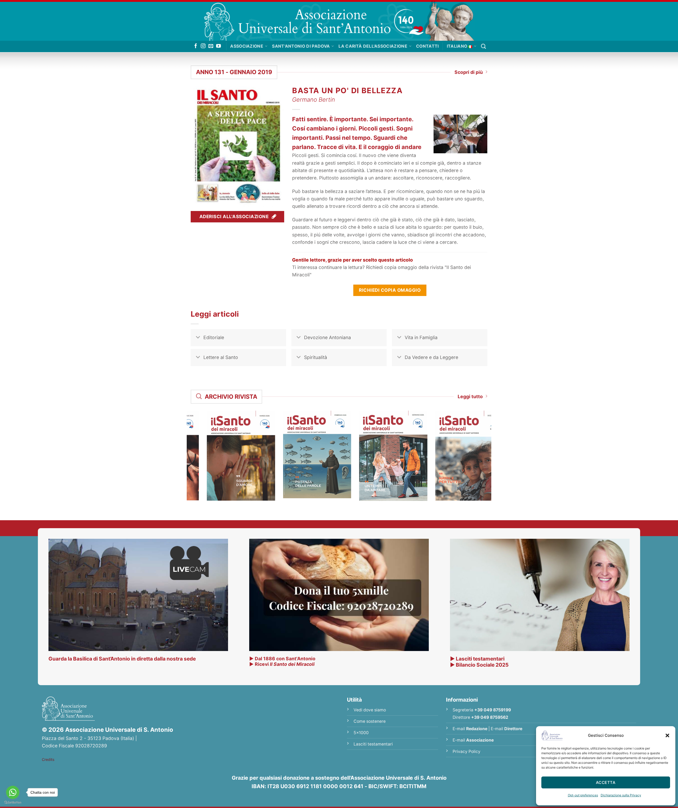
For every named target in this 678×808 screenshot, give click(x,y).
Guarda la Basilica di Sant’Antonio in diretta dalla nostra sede (122, 659)
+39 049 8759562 (489, 717)
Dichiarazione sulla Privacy (621, 795)
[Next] (494, 446)
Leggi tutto (470, 396)
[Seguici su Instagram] (203, 46)
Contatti (427, 46)
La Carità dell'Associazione (372, 46)
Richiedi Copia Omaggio (390, 290)
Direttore (513, 728)
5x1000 (361, 732)
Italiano (457, 46)
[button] (667, 735)
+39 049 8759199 (492, 709)
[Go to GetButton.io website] (12, 802)
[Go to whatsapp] (12, 792)
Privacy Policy (466, 751)
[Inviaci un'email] (210, 46)
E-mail (470, 728)
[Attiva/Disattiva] (198, 338)
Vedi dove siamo (370, 709)
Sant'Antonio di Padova (301, 46)
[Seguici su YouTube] (218, 46)
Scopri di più (468, 72)
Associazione (246, 46)
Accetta (605, 782)
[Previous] (184, 446)
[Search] (483, 46)
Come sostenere (370, 721)
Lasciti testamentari (373, 744)
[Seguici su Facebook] (195, 46)
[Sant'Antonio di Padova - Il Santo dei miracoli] (339, 20)
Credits (48, 759)
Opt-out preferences (583, 795)
